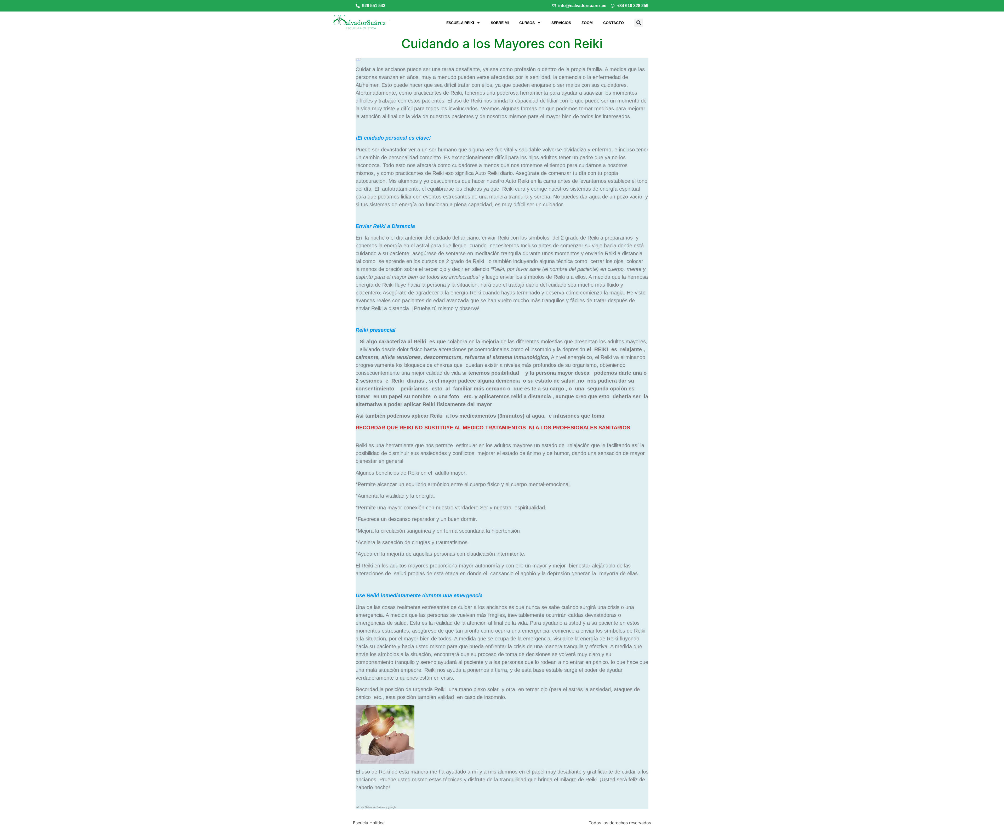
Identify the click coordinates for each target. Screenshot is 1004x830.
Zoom (587, 23)
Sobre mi (500, 23)
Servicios (561, 23)
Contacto (613, 23)
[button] (638, 23)
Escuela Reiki (460, 23)
